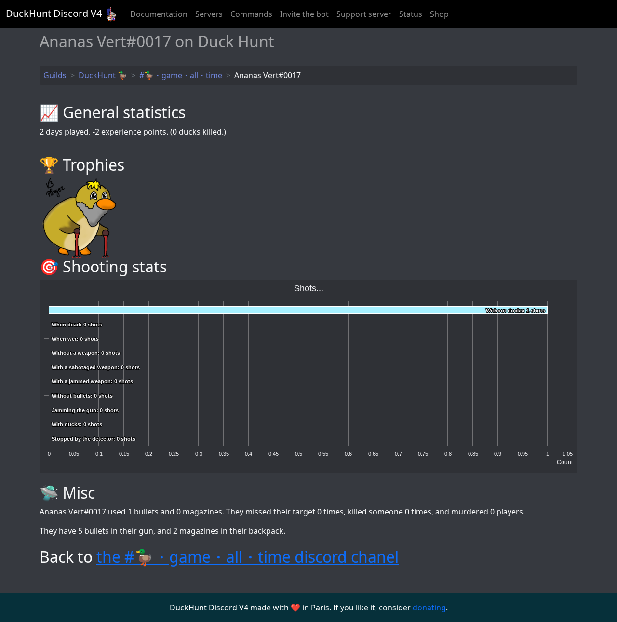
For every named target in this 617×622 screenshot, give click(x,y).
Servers (209, 14)
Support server (363, 14)
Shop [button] (439, 14)
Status (410, 14)
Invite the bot (304, 14)
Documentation (159, 14)
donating (429, 607)
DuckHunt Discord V (54, 13)
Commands (251, 14)
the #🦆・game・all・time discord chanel (247, 556)
